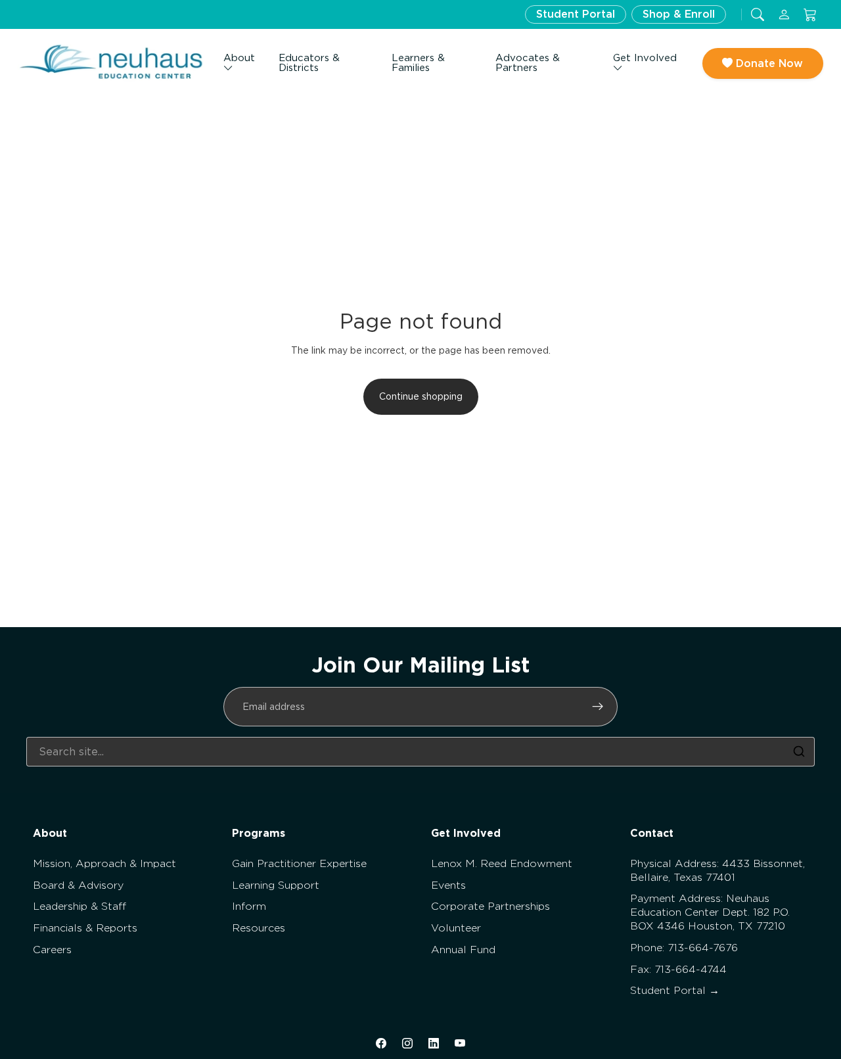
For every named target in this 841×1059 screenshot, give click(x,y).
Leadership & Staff (79, 906)
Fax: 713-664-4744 (678, 969)
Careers (52, 949)
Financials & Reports (85, 928)
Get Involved (645, 58)
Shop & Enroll (679, 14)
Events (448, 885)
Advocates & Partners (527, 63)
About (239, 58)
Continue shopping (421, 396)
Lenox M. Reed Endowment (501, 863)
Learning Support (275, 885)
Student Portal (575, 14)
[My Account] (783, 15)
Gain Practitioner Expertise (299, 863)
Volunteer (456, 928)
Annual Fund (463, 949)
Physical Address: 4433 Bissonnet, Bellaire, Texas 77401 (717, 870)
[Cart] (810, 15)
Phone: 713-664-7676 (684, 947)
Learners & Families (418, 63)
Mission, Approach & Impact (104, 863)
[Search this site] (757, 15)
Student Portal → (674, 990)
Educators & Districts (309, 63)
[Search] (799, 751)
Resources (258, 928)
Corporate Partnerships (490, 906)
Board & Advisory (78, 885)
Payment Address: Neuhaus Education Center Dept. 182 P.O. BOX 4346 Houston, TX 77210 (710, 912)
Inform (249, 906)
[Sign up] (598, 706)
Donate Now (768, 63)
